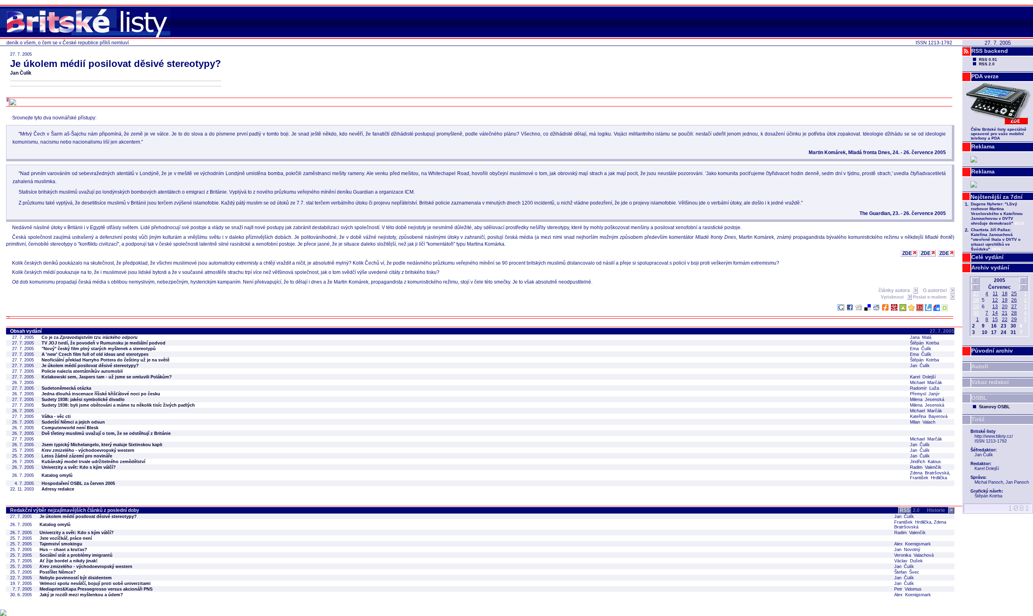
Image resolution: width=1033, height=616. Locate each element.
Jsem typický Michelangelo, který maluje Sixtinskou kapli (102, 444)
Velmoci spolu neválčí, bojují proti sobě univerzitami (95, 583)
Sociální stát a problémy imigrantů (76, 555)
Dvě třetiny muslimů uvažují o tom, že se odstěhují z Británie (106, 433)
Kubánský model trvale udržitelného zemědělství (93, 461)
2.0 (910, 510)
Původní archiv (992, 350)
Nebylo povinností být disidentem (76, 577)
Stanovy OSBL (994, 406)
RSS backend (989, 51)
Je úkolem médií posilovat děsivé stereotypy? (90, 365)
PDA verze (985, 76)
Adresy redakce (58, 489)
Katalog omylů (57, 475)
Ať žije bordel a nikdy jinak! (69, 560)
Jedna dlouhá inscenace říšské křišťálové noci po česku (101, 393)
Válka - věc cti (56, 416)
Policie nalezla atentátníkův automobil (82, 371)
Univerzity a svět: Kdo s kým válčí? (79, 467)
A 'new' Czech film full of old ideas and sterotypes (95, 354)
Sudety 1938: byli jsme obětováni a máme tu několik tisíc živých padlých (118, 405)
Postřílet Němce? (58, 572)
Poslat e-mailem (930, 296)
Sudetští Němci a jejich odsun (73, 422)
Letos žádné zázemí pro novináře (77, 455)
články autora (894, 290)
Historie (940, 510)
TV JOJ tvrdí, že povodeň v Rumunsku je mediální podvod (103, 342)
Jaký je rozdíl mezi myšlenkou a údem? (81, 594)
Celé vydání (987, 257)
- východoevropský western (88, 450)
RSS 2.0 (987, 64)
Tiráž (978, 419)
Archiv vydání (990, 267)
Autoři (979, 366)
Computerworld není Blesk (70, 427)
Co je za (90, 337)
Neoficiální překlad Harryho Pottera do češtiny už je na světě (105, 359)
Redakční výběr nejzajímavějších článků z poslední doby (74, 510)
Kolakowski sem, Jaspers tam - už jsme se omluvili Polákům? (107, 376)
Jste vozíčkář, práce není (66, 538)
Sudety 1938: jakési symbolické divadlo (83, 399)
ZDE (907, 253)
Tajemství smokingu (61, 543)
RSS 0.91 (988, 59)
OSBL (979, 398)
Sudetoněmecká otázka (66, 388)
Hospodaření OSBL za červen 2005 (78, 483)
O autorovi (935, 290)
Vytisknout (893, 296)
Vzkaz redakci (990, 382)
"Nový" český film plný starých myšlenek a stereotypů (99, 348)
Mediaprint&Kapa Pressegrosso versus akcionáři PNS (96, 589)
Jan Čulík (20, 73)
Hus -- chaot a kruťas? (63, 549)
